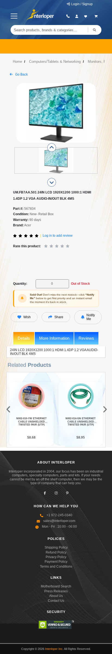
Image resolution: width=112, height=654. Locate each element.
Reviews (86, 338)
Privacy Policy (56, 557)
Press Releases (56, 591)
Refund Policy (56, 552)
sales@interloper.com (59, 521)
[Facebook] (45, 493)
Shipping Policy (56, 547)
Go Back (21, 74)
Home (17, 62)
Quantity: (20, 284)
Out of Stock (80, 284)
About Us (56, 596)
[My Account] (76, 16)
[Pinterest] (67, 493)
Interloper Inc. (54, 648)
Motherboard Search (56, 586)
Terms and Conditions (56, 566)
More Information (54, 338)
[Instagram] (56, 493)
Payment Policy (56, 562)
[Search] (94, 30)
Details (24, 338)
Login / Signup (81, 4)
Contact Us (56, 601)
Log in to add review (58, 235)
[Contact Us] (68, 16)
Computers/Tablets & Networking (55, 62)
